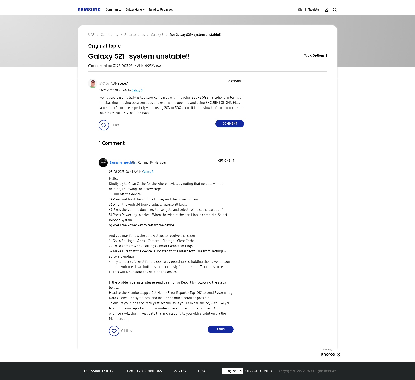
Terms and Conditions (143, 371)
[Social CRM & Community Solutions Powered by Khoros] (330, 353)
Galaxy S (137, 90)
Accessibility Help (99, 371)
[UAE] (89, 10)
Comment (230, 123)
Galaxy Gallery (135, 9)
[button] (236, 82)
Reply (221, 329)
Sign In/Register (309, 9)
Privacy (180, 371)
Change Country (259, 371)
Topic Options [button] (314, 55)
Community (113, 9)
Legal (203, 371)
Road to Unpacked (161, 9)
